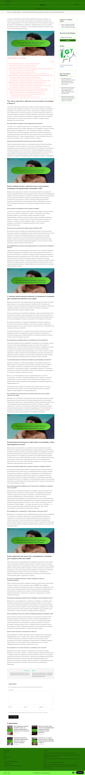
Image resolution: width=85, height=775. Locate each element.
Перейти (68, 40)
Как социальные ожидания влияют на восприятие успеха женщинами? (25, 77)
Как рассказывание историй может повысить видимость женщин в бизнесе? (26, 84)
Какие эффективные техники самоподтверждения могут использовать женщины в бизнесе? (29, 73)
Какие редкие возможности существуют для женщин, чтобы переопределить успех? (27, 82)
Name (10, 707)
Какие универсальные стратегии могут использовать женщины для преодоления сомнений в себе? (30, 68)
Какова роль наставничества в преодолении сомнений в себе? (23, 72)
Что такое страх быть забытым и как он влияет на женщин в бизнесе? (24, 63)
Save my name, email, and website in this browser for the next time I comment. (29, 712)
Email (25, 707)
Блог (5, 759)
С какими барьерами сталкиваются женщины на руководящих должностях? (26, 78)
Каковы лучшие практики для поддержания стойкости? (21, 95)
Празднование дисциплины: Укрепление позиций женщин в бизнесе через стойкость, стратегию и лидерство (68, 98)
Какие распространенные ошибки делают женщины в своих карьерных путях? (27, 92)
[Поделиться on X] (76, 773)
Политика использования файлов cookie (13, 765)
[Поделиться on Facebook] (73, 773)
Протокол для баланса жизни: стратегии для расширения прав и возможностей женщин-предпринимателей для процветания (46, 729)
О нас (47, 8)
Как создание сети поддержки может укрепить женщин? (22, 70)
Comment (11, 690)
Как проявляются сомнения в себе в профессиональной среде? (23, 65)
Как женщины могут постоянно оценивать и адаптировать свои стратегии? (25, 97)
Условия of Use (7, 763)
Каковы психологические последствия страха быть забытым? (23, 67)
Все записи (76, 4)
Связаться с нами (40, 8)
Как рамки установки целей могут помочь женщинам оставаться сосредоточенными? (28, 90)
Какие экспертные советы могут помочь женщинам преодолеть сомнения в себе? (27, 94)
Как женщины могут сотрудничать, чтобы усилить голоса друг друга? (25, 87)
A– (9, 1)
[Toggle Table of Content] (51, 62)
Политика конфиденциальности (11, 761)
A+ (6, 1)
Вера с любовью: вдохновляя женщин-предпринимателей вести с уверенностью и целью (68, 26)
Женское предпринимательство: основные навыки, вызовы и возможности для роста (61, 759)
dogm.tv (42, 5)
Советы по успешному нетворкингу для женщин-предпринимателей (59, 753)
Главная (7, 4)
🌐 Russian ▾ (80, 772)
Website (41, 707)
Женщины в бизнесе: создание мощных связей (54, 762)
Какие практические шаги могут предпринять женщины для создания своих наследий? (28, 89)
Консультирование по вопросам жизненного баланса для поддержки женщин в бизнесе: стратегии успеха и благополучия (68, 81)
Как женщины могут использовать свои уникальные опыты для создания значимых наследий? (30, 80)
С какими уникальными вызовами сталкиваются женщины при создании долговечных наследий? (30, 75)
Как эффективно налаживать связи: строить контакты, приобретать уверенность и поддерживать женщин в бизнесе (62, 755)
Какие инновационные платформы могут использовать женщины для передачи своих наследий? (30, 85)
